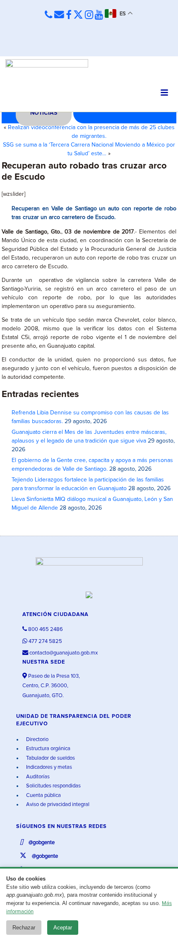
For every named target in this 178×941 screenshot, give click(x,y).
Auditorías (37, 777)
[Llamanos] (49, 15)
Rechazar (23, 927)
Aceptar (62, 927)
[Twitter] (78, 15)
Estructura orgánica (47, 748)
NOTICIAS (43, 113)
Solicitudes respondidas (53, 786)
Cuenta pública (43, 795)
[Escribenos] (59, 15)
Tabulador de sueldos (50, 758)
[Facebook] (69, 15)
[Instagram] (89, 15)
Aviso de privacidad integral (57, 804)
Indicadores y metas (48, 767)
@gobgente (41, 842)
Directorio (36, 739)
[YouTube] (99, 15)
